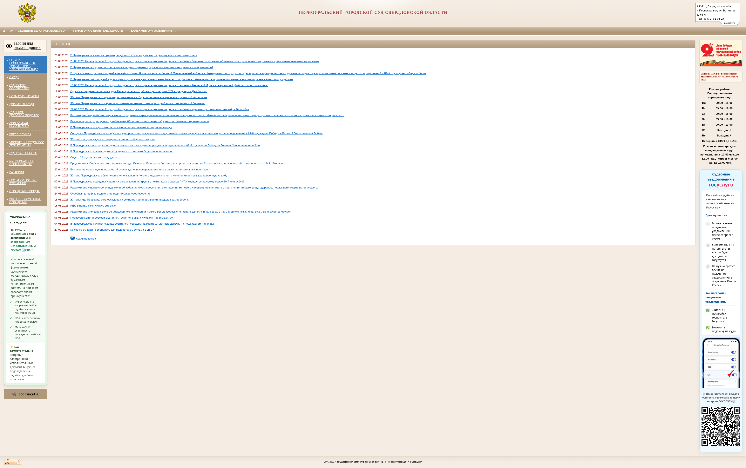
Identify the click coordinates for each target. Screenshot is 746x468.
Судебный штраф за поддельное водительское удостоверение (110, 193)
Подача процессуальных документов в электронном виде (23, 64)
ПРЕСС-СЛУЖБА (20, 134)
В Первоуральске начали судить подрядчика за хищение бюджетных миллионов (121, 151)
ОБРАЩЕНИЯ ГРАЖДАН (24, 191)
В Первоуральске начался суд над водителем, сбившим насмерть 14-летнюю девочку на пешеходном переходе (142, 223)
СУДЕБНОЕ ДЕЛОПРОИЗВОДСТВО (24, 114)
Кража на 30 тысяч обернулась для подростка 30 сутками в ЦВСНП (113, 229)
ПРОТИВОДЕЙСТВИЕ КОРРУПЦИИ (23, 182)
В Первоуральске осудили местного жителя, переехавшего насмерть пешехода (121, 127)
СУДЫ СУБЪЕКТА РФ (23, 153)
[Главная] (4, 31)
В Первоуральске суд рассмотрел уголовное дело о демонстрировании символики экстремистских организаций (141, 67)
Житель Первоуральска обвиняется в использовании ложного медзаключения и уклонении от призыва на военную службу (148, 175)
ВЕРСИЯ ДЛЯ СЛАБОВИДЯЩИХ (27, 46)
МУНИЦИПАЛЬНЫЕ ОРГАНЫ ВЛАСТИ (21, 163)
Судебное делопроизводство (41, 30)
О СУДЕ (14, 77)
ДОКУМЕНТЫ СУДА (21, 104)
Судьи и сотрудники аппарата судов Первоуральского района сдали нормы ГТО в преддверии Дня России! (138, 91)
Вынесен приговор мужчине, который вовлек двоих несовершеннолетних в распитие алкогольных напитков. (139, 169)
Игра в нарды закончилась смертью (93, 205)
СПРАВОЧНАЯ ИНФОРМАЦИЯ (19, 125)
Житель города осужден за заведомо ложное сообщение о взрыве (112, 139)
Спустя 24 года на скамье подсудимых (95, 157)
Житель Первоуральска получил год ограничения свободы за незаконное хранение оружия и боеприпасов (138, 97)
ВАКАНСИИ (16, 172)
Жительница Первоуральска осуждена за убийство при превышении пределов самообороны (129, 199)
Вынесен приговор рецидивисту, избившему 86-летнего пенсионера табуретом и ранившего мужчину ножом (139, 121)
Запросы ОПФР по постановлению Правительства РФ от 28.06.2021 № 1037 (719, 76)
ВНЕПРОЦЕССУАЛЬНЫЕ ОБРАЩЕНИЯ (25, 201)
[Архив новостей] (72, 239)
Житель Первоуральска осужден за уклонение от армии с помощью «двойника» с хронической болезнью (137, 103)
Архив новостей (86, 238)
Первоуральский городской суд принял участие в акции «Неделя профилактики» (122, 217)
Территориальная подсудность (98, 30)
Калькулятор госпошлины (152, 30)
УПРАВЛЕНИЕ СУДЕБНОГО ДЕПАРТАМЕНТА (26, 144)
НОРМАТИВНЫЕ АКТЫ (24, 96)
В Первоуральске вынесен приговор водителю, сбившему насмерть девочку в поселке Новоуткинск (133, 55)
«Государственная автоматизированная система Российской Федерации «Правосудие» (378, 462)
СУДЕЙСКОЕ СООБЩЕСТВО (19, 87)
